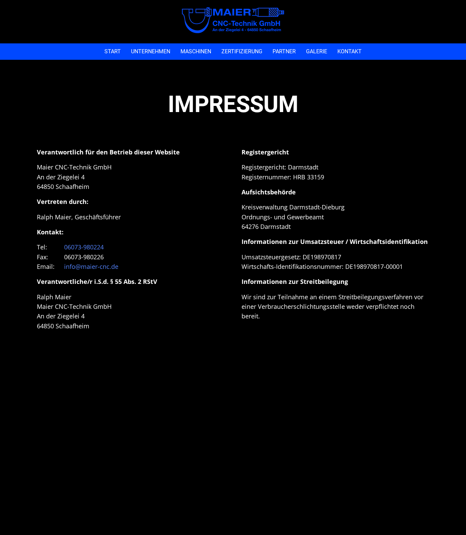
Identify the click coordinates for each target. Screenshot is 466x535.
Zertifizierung (241, 51)
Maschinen (195, 51)
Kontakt (349, 51)
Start (112, 51)
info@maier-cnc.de (91, 266)
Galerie (316, 51)
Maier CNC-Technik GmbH (233, 20)
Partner (284, 51)
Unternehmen (150, 51)
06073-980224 (84, 247)
